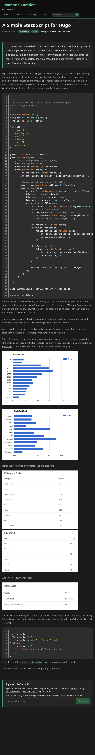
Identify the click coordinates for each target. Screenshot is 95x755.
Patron (74, 688)
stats (51, 339)
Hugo (38, 73)
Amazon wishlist (13, 691)
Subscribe (83, 701)
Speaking (32, 14)
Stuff (44, 14)
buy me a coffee (30, 691)
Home (7, 14)
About (18, 14)
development (24, 31)
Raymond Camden (19, 4)
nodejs (35, 31)
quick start (7, 346)
